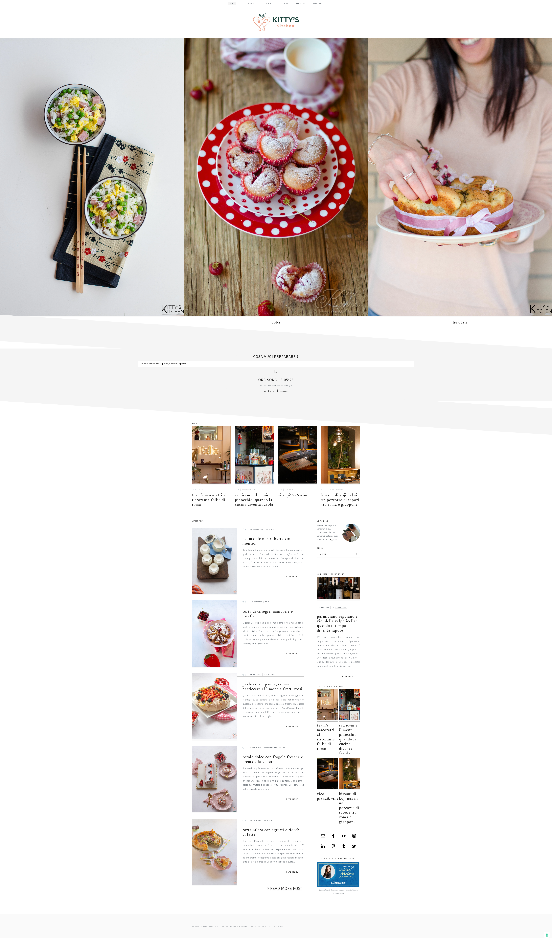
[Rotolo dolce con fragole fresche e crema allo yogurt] (214, 779)
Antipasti (270, 529)
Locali (201, 489)
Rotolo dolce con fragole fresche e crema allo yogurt (273, 759)
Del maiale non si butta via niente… (266, 541)
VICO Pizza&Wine (293, 495)
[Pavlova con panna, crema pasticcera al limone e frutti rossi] (214, 707)
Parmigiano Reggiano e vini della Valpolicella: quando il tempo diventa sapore (337, 623)
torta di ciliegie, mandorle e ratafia (268, 613)
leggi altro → (335, 539)
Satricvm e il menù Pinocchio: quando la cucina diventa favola (254, 500)
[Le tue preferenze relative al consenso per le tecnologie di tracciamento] (547, 935)
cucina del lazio (249, 489)
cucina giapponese (336, 489)
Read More (292, 577)
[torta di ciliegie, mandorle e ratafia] (214, 634)
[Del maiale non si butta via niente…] (214, 561)
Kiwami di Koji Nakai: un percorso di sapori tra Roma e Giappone (340, 500)
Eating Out (290, 489)
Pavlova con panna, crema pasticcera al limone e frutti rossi (272, 686)
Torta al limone (276, 391)
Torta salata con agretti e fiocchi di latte (272, 832)
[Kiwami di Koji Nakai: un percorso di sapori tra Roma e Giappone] (340, 455)
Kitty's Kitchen (276, 22)
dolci (276, 322)
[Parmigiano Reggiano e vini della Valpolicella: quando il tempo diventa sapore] (338, 589)
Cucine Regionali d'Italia (274, 747)
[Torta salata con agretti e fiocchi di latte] (214, 852)
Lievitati (460, 322)
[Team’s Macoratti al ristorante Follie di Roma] (211, 455)
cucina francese (270, 675)
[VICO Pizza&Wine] (297, 455)
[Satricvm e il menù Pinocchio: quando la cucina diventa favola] (254, 455)
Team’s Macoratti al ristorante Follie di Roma (209, 500)
